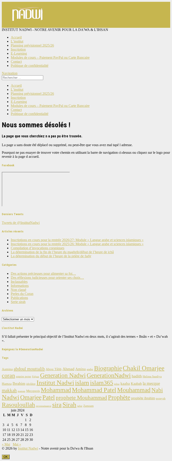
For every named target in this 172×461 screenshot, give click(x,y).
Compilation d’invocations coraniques (37, 248)
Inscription (18, 49)
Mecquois (33, 391)
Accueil (16, 37)
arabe (90, 369)
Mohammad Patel (94, 389)
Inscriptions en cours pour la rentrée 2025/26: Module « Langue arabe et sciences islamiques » (77, 244)
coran (8, 375)
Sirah (69, 404)
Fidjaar (35, 376)
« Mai (6, 444)
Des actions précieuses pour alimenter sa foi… (43, 273)
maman (21, 391)
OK (6, 457)
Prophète (119, 397)
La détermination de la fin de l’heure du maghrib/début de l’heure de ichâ (62, 252)
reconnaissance (43, 406)
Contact (16, 61)
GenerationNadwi (109, 375)
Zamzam (88, 405)
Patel (48, 397)
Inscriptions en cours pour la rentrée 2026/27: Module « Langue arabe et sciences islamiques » (77, 240)
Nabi (157, 390)
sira (57, 404)
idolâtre (31, 383)
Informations (20, 286)
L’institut (17, 41)
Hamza (7, 383)
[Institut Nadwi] (28, 26)
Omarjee (30, 397)
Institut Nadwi (55, 382)
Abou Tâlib (54, 369)
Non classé (18, 290)
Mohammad (56, 389)
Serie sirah (18, 302)
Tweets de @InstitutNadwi (21, 223)
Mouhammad (133, 389)
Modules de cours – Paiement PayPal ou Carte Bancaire (50, 57)
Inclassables (19, 282)
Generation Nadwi (63, 375)
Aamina (7, 369)
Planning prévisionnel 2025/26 (32, 45)
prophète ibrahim (143, 398)
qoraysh (161, 398)
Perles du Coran (22, 294)
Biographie (108, 368)
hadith (137, 376)
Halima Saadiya (152, 376)
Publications (19, 298)
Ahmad (68, 369)
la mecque (151, 383)
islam (82, 382)
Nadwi (10, 397)
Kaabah (136, 383)
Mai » (17, 444)
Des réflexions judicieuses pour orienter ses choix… (47, 277)
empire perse (23, 376)
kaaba (125, 383)
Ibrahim (19, 383)
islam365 (101, 382)
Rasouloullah (18, 404)
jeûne (117, 384)
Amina (80, 369)
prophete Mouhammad (81, 397)
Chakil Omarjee (143, 368)
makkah (9, 390)
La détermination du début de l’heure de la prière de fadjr (51, 256)
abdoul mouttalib (29, 368)
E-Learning (19, 53)
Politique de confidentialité (29, 65)
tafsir (79, 406)
